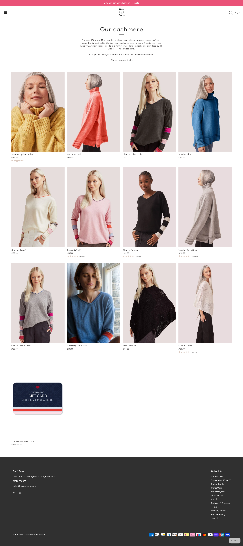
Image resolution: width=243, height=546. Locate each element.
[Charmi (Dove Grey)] (38, 303)
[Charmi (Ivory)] (38, 207)
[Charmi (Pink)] (93, 207)
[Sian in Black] (149, 303)
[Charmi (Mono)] (149, 207)
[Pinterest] (20, 492)
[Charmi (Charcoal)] (149, 112)
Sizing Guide (217, 484)
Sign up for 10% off (220, 480)
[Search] (231, 13)
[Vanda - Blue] (205, 112)
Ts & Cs (215, 507)
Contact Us (217, 476)
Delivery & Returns (220, 503)
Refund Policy (218, 514)
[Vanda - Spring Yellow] (38, 112)
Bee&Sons (23, 534)
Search (214, 518)
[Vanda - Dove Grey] (205, 207)
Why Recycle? (218, 491)
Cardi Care (216, 488)
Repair (214, 499)
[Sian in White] (205, 303)
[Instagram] (14, 492)
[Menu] (5, 12)
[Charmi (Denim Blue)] (93, 303)
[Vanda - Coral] (93, 112)
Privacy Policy (218, 510)
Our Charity (217, 495)
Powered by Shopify (36, 534)
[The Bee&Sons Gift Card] (38, 399)
